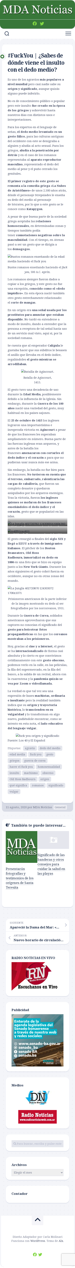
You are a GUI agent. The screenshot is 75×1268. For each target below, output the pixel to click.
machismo (31, 773)
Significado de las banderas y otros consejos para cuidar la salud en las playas (51, 864)
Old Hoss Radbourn (23, 779)
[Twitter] (42, 23)
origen (44, 779)
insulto (14, 773)
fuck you (36, 754)
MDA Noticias (42, 807)
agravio (30, 748)
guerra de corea (35, 760)
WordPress (37, 1240)
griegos (14, 760)
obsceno (47, 773)
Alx (61, 1240)
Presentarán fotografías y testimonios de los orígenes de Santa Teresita (19, 878)
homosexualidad (49, 766)
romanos (38, 785)
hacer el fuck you (21, 766)
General (60, 807)
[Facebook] (34, 23)
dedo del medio (50, 748)
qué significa (18, 785)
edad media (17, 754)
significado (55, 785)
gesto (49, 754)
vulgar (14, 791)
